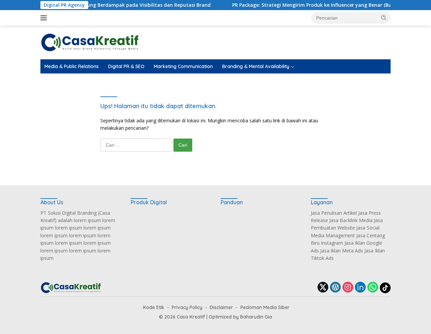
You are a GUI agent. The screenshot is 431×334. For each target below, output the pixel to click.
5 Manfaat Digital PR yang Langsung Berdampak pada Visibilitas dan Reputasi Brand (103, 5)
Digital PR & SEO (126, 66)
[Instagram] (347, 288)
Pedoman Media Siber (265, 307)
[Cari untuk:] (136, 145)
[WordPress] (335, 288)
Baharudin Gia (256, 317)
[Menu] (44, 18)
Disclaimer (221, 307)
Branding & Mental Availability (255, 66)
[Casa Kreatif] (89, 42)
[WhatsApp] (372, 288)
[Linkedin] (360, 288)
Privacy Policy (187, 307)
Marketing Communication (183, 66)
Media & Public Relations (71, 66)
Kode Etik (153, 307)
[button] (384, 17)
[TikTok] (385, 287)
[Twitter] (323, 288)
